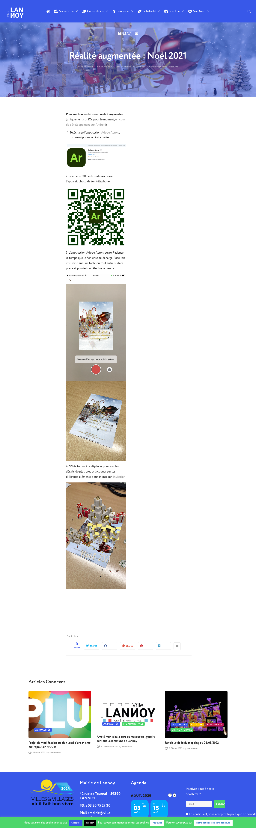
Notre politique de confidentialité (213, 822)
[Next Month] (174, 795)
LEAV (127, 34)
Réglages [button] (157, 822)
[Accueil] (48, 11)
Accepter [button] (75, 822)
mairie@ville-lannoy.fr (96, 815)
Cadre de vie (95, 11)
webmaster (55, 752)
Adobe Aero (109, 132)
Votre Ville (66, 11)
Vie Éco (174, 11)
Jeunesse (123, 11)
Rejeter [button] (90, 822)
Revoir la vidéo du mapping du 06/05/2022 (192, 743)
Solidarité (149, 11)
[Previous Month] (170, 795)
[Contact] (136, 40)
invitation (89, 114)
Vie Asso (199, 11)
